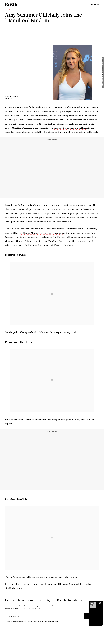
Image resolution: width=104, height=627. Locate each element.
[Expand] (92, 603)
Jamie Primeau (12, 96)
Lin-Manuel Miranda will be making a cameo (41, 232)
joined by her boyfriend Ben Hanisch (71, 127)
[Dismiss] (100, 603)
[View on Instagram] (52, 293)
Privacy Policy (54, 621)
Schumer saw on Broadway (37, 119)
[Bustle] (11, 4)
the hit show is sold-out (29, 205)
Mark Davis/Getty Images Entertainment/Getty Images (103, 72)
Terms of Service (43, 621)
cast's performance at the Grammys (73, 209)
